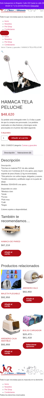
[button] (2, 52)
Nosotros (8, 24)
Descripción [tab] (9, 153)
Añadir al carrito (20, 138)
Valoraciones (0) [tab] (24, 153)
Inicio (7, 21)
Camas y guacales (13, 47)
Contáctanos (10, 29)
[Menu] (4, 33)
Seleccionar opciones (31, 345)
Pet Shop (8, 27)
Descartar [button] (35, 6)
